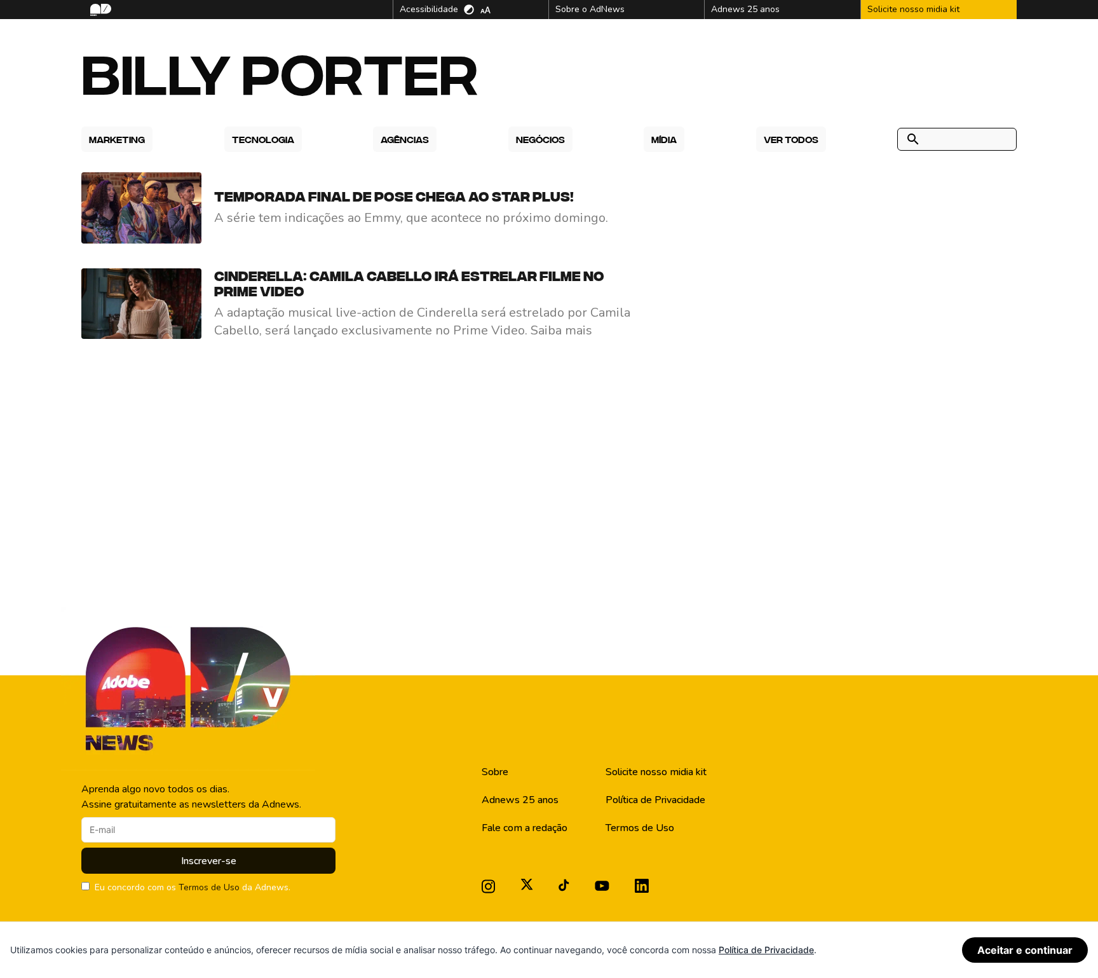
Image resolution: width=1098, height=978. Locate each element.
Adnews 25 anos (520, 800)
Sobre (495, 772)
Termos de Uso (209, 887)
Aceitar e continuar (1025, 950)
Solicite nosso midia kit (656, 772)
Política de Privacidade (655, 800)
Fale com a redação (524, 828)
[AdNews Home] (99, 10)
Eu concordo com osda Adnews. (192, 887)
